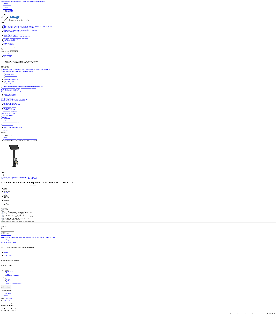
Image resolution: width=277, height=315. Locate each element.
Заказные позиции (8, 43)
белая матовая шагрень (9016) (25, 216)
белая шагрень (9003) (19, 211)
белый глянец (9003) (19, 214)
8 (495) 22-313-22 (7, 300)
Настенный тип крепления (10, 105)
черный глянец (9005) (19, 215)
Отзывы (24, 1)
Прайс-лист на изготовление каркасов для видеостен (16, 36)
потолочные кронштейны (11, 79)
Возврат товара (10, 281)
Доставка (38, 1)
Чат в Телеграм (7, 5)
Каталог (5, 67)
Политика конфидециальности (13, 283)
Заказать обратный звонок (7, 65)
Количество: (4, 226)
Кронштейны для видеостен (10, 111)
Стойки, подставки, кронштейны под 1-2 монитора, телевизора (19, 27)
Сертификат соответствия (12, 275)
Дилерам (8, 293)
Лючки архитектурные (9, 40)
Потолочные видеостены (9, 107)
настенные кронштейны (11, 76)
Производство (4, 1)
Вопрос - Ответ (7, 255)
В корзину (3, 232)
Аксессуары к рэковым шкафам (11, 122)
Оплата (43, 1)
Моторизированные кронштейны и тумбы (13, 34)
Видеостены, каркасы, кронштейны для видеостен (15, 38)
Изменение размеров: (6, 206)
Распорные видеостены (9, 108)
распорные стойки (9, 81)
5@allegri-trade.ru (8, 298)
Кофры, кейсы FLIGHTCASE (10, 39)
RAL (7, 209)
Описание (5, 252)
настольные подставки (10, 77)
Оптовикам (9, 292)
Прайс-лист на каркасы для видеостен (12, 127)
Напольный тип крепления (10, 103)
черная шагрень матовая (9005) (26, 221)
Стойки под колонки (8, 120)
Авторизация (9, 10)
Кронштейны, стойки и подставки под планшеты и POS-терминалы (20, 30)
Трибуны (5, 41)
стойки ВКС (8, 83)
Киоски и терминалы (8, 44)
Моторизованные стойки (9, 95)
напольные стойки (9, 74)
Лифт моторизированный (9, 94)
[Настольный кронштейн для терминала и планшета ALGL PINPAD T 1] (15, 170)
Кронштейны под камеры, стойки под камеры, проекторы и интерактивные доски (23, 28)
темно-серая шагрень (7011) (24, 218)
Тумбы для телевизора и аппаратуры (12, 31)
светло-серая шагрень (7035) (24, 212)
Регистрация (9, 11)
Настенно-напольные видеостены (11, 104)
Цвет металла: (4, 208)
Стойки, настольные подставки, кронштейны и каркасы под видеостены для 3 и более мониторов (27, 26)
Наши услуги (9, 271)
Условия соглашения (31, 1)
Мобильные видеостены (9, 109)
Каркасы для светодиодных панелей (12, 32)
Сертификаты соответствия (14, 1)
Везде (4, 25)
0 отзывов (5, 189)
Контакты (5, 3)
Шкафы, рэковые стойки (9, 35)
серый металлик (15, 219)
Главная (5, 137)
